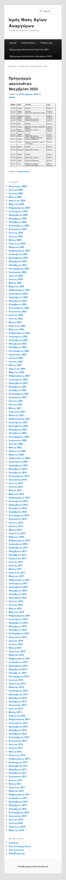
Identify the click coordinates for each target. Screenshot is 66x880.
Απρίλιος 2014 (17, 683)
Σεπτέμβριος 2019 (19, 476)
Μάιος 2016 (15, 608)
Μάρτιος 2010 (16, 830)
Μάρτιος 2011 (16, 790)
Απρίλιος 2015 (17, 651)
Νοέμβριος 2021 (18, 386)
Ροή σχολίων (16, 849)
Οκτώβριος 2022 (18, 347)
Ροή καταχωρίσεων (20, 846)
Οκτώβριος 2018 (18, 511)
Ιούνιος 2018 (16, 526)
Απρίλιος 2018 (17, 533)
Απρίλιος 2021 (17, 411)
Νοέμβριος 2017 (18, 551)
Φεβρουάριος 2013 (19, 719)
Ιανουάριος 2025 (18, 254)
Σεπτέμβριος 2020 (19, 436)
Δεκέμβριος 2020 (18, 425)
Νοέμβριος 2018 (18, 508)
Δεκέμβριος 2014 (18, 665)
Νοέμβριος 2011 (18, 769)
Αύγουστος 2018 (18, 518)
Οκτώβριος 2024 (18, 265)
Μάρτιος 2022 (16, 372)
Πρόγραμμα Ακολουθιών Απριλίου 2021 (29, 49)
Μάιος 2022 (15, 365)
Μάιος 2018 (15, 529)
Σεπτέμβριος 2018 (19, 515)
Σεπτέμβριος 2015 (19, 633)
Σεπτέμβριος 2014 (19, 676)
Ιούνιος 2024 (16, 279)
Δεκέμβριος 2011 (18, 765)
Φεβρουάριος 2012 (19, 758)
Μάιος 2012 (15, 751)
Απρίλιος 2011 (17, 787)
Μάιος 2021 (15, 408)
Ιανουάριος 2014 (18, 690)
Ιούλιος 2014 (16, 680)
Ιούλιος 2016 (16, 601)
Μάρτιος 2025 (16, 247)
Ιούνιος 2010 (16, 823)
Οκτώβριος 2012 (18, 733)
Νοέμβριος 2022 (18, 343)
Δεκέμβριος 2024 (18, 257)
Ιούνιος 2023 (16, 318)
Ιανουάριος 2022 (18, 379)
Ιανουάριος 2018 (18, 544)
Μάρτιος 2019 (16, 494)
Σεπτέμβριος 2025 (19, 225)
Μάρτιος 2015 (16, 654)
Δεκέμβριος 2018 (18, 504)
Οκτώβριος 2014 (18, 672)
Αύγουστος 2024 (18, 272)
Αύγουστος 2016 (18, 597)
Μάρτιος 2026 (16, 204)
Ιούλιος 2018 (16, 522)
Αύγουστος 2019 (18, 479)
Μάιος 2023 (15, 322)
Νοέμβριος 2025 (18, 218)
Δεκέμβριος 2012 (18, 726)
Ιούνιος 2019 (16, 486)
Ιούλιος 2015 (16, 640)
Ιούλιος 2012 (16, 744)
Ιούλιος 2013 (16, 708)
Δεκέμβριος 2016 (18, 587)
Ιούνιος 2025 (16, 236)
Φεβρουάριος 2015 (19, 658)
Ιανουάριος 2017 (18, 583)
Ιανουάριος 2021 (18, 422)
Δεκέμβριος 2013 (18, 694)
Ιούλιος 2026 (16, 189)
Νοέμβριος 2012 (18, 730)
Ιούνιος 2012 (16, 747)
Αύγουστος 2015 (18, 637)
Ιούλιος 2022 (16, 358)
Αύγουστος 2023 (18, 311)
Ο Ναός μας (46, 42)
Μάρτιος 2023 (16, 329)
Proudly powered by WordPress (33, 866)
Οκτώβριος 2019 (18, 472)
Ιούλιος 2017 (16, 561)
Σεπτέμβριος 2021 (19, 393)
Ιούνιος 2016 (16, 604)
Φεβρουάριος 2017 (19, 579)
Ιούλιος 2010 (16, 819)
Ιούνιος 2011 (16, 780)
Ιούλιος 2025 (16, 232)
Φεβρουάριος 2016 (19, 615)
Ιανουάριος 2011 (18, 798)
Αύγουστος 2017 (18, 558)
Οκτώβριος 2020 (18, 433)
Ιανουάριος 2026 (18, 211)
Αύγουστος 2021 (18, 397)
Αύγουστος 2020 (18, 440)
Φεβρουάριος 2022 (19, 375)
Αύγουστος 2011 (18, 776)
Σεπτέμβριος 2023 (19, 307)
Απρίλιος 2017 (17, 572)
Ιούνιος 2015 (16, 644)
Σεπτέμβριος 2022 (19, 350)
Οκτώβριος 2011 (18, 772)
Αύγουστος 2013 (18, 705)
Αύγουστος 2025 (18, 229)
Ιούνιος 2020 (16, 443)
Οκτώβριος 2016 (18, 594)
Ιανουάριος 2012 (18, 762)
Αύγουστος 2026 (18, 186)
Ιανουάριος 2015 (18, 662)
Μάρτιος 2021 (16, 415)
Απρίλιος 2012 (17, 755)
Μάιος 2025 (15, 240)
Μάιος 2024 (15, 282)
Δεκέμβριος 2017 (18, 547)
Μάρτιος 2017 (16, 576)
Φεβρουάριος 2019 (19, 497)
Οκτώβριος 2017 (18, 554)
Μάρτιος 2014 (16, 687)
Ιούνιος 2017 (16, 565)
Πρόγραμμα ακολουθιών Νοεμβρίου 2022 (23, 83)
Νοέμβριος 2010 (18, 805)
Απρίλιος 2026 (17, 200)
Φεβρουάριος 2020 (19, 458)
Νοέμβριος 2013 (18, 697)
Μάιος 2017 (15, 569)
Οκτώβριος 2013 (18, 701)
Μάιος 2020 (15, 447)
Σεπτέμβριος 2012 (19, 737)
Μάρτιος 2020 (16, 454)
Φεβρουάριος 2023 (19, 332)
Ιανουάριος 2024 (18, 293)
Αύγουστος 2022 (18, 354)
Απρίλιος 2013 (17, 715)
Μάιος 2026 (15, 196)
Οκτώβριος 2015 (18, 629)
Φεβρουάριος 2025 (19, 250)
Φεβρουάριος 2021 (19, 418)
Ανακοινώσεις (28, 42)
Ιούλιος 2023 (16, 315)
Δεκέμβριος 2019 (18, 465)
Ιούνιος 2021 (16, 404)
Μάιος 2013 (15, 712)
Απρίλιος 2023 (17, 325)
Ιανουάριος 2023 (18, 336)
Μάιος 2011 (15, 783)
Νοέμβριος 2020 (18, 429)
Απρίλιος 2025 (17, 243)
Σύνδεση (13, 842)
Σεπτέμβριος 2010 (19, 812)
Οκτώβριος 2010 (18, 808)
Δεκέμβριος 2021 (18, 383)
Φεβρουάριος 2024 (19, 289)
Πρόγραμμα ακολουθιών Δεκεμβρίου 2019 (30, 56)
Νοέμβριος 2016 (18, 590)
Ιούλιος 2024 (16, 275)
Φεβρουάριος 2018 (19, 540)
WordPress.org (17, 853)
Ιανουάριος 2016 (18, 619)
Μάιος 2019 (15, 490)
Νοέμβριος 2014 (18, 669)
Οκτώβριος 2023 (18, 304)
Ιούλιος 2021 (16, 400)
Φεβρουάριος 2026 (19, 207)
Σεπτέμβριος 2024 (19, 268)
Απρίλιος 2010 (17, 826)
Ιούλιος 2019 (16, 483)
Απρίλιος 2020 (17, 451)
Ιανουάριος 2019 (18, 501)
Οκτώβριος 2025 (18, 222)
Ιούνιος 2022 (16, 361)
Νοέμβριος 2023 (18, 300)
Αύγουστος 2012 (18, 740)
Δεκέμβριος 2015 (18, 622)
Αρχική (12, 42)
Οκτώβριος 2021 (18, 390)
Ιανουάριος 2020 (18, 461)
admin (12, 97)
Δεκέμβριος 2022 (18, 340)
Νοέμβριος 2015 (18, 626)
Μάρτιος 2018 (16, 536)
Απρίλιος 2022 (17, 368)
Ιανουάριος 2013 (18, 723)
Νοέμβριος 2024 (18, 261)
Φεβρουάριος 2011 (19, 794)
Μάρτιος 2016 (16, 612)
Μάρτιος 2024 (16, 286)
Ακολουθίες (24, 171)
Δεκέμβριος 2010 (18, 801)
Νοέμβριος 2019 (18, 468)
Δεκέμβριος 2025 (18, 214)
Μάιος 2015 (15, 647)
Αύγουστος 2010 (18, 816)
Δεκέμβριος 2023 (18, 297)
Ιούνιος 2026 (16, 193)
